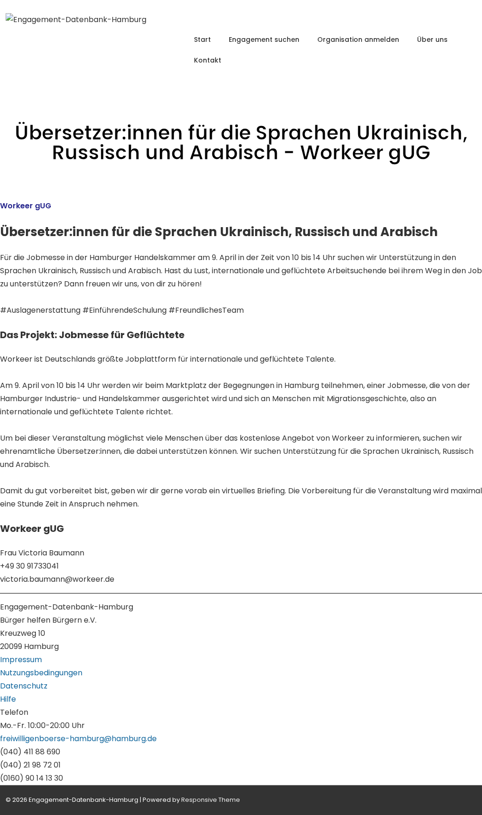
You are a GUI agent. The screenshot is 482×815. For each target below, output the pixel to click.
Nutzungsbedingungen (41, 672)
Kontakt (207, 60)
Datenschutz (24, 685)
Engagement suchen (264, 39)
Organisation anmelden (358, 39)
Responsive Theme (210, 799)
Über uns (432, 39)
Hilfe (8, 699)
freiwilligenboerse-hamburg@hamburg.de (78, 738)
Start (202, 39)
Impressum (21, 659)
